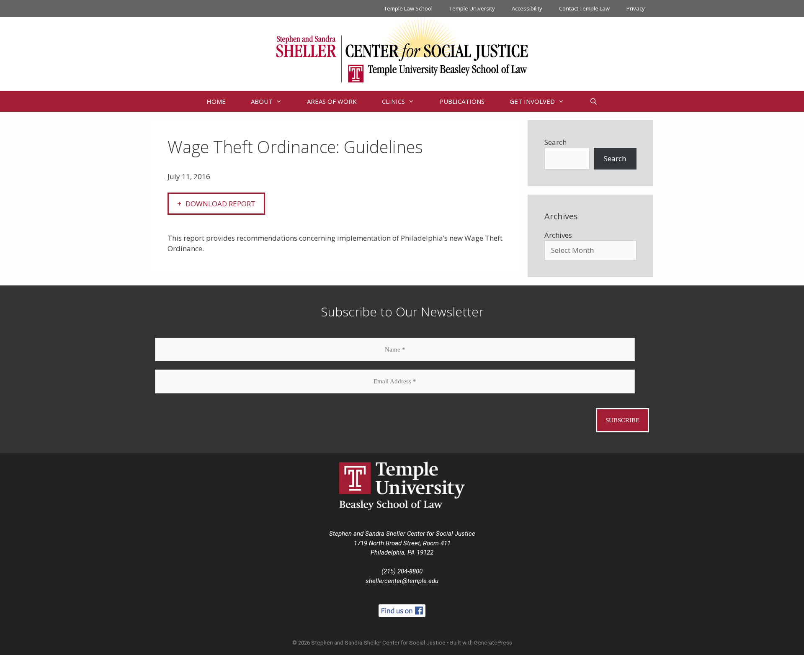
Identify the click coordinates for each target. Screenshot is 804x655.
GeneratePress (493, 643)
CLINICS (393, 101)
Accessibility (527, 8)
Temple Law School (408, 8)
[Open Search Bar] (593, 101)
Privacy (635, 8)
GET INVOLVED (532, 101)
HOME (216, 101)
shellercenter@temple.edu (402, 581)
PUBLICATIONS (461, 101)
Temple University (472, 8)
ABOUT (262, 101)
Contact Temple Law (584, 8)
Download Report (220, 203)
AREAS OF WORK (332, 101)
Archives (558, 235)
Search (555, 142)
